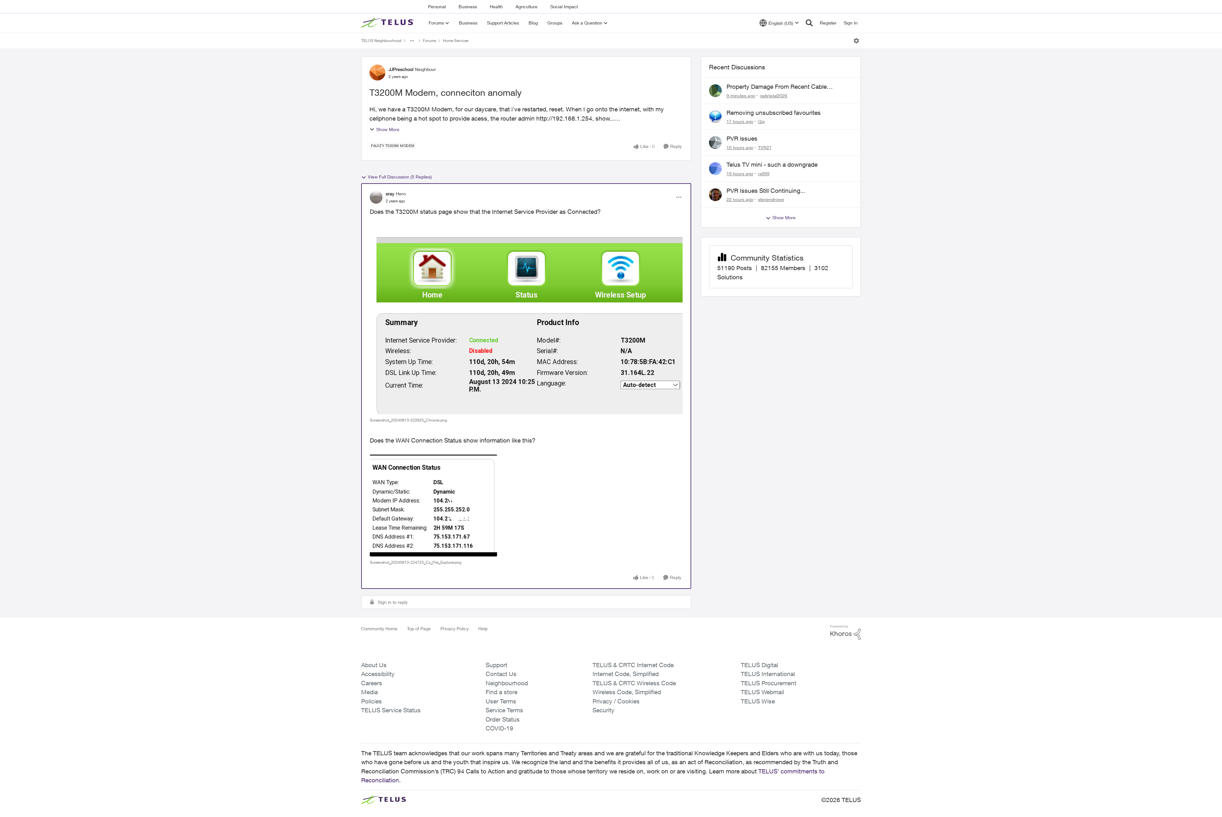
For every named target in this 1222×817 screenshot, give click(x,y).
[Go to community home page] (388, 23)
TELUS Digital (759, 664)
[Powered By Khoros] (845, 632)
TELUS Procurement (768, 683)
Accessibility (378, 673)
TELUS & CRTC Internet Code (633, 664)
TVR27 (765, 147)
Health (496, 6)
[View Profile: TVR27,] (715, 142)
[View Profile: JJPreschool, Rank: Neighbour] (377, 72)
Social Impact (564, 6)
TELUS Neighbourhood (381, 40)
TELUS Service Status (391, 710)
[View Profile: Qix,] (715, 116)
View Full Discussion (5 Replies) (400, 176)
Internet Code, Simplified (626, 673)
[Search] (809, 23)
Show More (387, 129)
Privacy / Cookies (616, 701)
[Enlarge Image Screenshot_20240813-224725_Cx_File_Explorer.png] (433, 505)
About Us (374, 664)
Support (496, 664)
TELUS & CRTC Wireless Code (634, 683)
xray (390, 193)
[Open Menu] (856, 40)
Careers (371, 683)
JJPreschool (401, 69)
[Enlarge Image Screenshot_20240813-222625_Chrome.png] (526, 320)
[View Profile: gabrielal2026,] (715, 90)
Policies (371, 701)
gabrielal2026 (773, 95)
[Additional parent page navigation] (412, 40)
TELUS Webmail (762, 691)
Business (468, 6)
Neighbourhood (507, 683)
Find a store (501, 691)
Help (483, 628)
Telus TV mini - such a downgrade (772, 164)
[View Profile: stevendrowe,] (715, 194)
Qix (761, 121)
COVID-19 (499, 728)
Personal (437, 6)
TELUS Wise (758, 701)
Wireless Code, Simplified (627, 691)
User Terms (501, 701)
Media (369, 691)
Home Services (455, 40)
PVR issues (742, 138)
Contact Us (501, 673)
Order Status (503, 719)
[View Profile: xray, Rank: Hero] (376, 197)
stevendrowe (771, 199)
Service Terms (504, 710)
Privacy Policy (454, 628)
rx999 (763, 173)
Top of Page (419, 628)
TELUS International (768, 673)
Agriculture (526, 6)
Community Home (379, 628)
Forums (429, 40)
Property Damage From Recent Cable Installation (777, 87)
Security (604, 710)
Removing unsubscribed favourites (774, 112)
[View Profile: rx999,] (715, 168)
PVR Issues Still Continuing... (766, 190)
